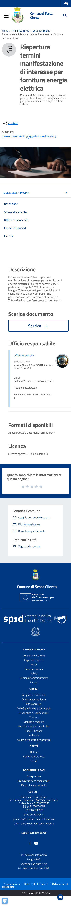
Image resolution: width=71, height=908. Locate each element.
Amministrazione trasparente (34, 781)
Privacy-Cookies (11, 884)
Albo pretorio (34, 776)
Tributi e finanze (33, 731)
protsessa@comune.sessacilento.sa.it (34, 819)
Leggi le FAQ (33, 859)
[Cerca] (65, 15)
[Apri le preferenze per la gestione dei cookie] (6, 902)
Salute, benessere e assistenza (34, 740)
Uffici (34, 664)
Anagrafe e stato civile (34, 695)
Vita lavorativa (34, 704)
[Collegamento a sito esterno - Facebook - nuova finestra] (30, 843)
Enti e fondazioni (34, 669)
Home (5, 31)
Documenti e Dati (41, 31)
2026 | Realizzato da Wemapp (35, 893)
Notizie (34, 752)
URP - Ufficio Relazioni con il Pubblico (34, 823)
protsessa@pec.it (33, 815)
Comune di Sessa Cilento (41, 15)
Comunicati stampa (33, 756)
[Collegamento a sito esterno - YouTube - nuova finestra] (36, 843)
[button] (66, 4)
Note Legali (29, 884)
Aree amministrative (34, 655)
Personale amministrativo (34, 678)
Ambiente (33, 735)
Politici (33, 673)
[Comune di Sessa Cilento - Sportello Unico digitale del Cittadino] (18, 15)
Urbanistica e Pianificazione (34, 713)
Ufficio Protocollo (24, 355)
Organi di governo (33, 660)
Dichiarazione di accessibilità (33, 868)
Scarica (35, 326)
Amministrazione (20, 31)
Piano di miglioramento (33, 785)
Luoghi (33, 682)
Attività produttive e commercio (34, 708)
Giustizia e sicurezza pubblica (34, 726)
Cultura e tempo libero (34, 699)
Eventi (34, 761)
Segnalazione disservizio (34, 864)
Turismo (33, 717)
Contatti (33, 792)
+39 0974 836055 (33, 810)
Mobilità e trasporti (34, 722)
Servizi (33, 689)
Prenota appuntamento (34, 855)
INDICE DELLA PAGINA (16, 193)
